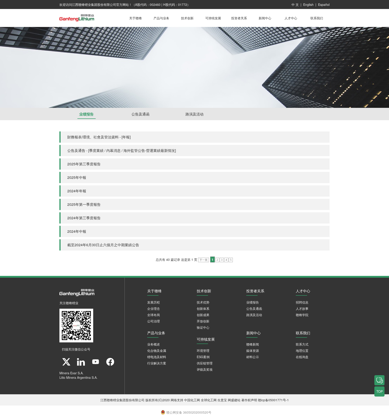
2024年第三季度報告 (84, 217)
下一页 (203, 260)
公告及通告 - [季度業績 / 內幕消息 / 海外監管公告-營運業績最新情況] (121, 150)
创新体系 (203, 308)
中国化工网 (192, 400)
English (308, 4)
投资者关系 (239, 18)
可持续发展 (213, 18)
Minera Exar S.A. (71, 373)
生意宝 (222, 400)
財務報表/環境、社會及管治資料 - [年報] (99, 137)
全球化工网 (209, 400)
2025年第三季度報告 (84, 163)
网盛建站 (234, 400)
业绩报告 (86, 114)
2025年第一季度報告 (84, 204)
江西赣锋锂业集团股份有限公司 (94, 4)
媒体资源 (252, 350)
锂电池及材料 (156, 357)
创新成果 (203, 315)
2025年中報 (76, 177)
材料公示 (252, 357)
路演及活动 (194, 114)
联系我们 (316, 18)
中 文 (295, 4)
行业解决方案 (156, 363)
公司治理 (153, 321)
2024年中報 (76, 231)
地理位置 (302, 350)
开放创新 (203, 321)
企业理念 (153, 308)
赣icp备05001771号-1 (273, 400)
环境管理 (203, 350)
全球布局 (153, 315)
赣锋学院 (302, 315)
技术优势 (203, 302)
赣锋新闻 (252, 344)
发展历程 (153, 302)
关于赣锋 (135, 18)
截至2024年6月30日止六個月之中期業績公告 (103, 244)
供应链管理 (205, 363)
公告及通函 (140, 114)
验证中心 (203, 327)
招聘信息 (302, 302)
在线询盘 (302, 357)
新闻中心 (265, 18)
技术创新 (187, 18)
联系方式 (302, 344)
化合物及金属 (156, 350)
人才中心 (291, 18)
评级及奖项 (205, 369)
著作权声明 (249, 400)
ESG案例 (203, 357)
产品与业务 (161, 18)
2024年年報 (76, 190)
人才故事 (302, 308)
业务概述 (153, 344)
